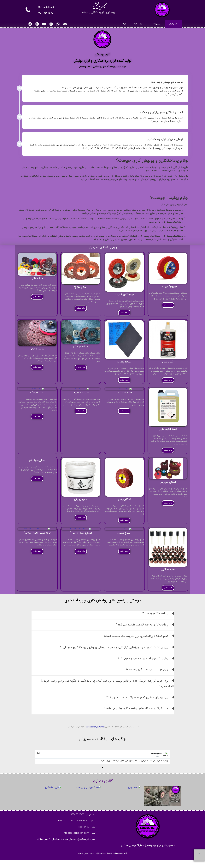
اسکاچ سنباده (124, 533)
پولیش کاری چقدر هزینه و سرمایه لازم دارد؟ (143, 658)
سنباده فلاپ (37, 278)
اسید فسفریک (124, 393)
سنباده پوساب (124, 362)
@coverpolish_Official (95, 726)
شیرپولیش (167, 362)
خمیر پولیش (80, 499)
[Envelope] (64, 23)
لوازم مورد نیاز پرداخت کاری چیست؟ (147, 669)
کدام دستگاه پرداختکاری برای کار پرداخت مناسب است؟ (136, 636)
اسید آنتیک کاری (168, 429)
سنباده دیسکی (80, 346)
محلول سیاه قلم (37, 460)
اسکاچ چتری (124, 499)
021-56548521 (46, 13)
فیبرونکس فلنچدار (124, 294)
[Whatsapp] (58, 23)
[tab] (103, 615)
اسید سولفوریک (81, 393)
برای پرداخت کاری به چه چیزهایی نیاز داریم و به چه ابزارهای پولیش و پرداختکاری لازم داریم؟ (114, 647)
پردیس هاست (83, 853)
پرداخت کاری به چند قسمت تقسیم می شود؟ (142, 624)
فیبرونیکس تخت (168, 286)
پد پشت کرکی (37, 349)
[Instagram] (51, 23)
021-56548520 (46, 7)
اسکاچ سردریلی (168, 482)
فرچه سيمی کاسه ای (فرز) (37, 533)
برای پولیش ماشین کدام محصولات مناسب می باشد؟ (137, 697)
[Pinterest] (37, 23)
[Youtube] (44, 23)
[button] (102, 767)
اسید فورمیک (37, 393)
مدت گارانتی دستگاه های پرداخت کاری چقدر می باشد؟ (136, 708)
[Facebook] (30, 23)
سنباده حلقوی (168, 569)
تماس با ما (138, 23)
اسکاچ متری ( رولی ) (81, 533)
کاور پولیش (173, 23)
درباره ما (123, 23)
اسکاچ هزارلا (80, 287)
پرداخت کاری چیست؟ (155, 613)
